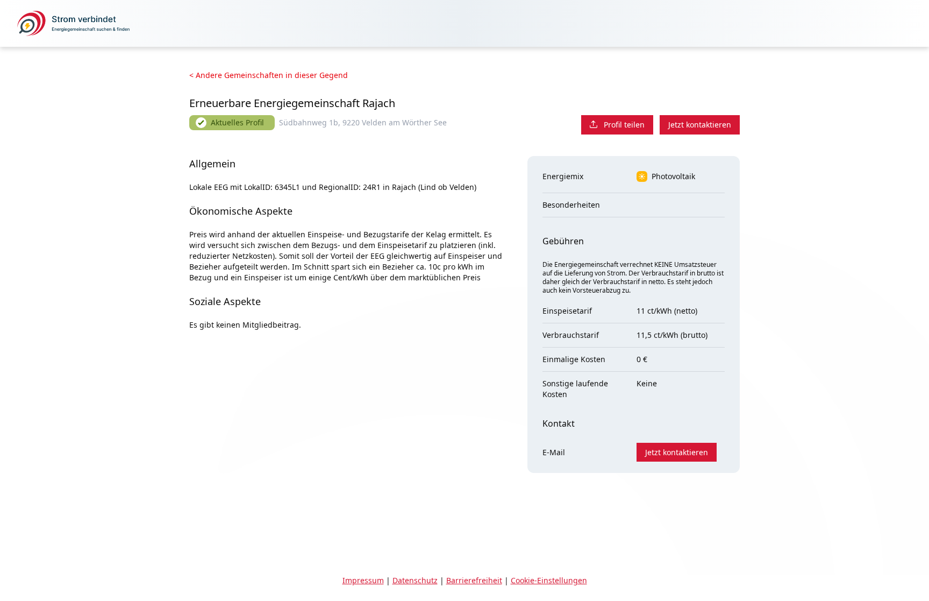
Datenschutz (415, 580)
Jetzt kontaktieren (699, 124)
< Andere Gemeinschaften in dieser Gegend (268, 75)
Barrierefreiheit (474, 580)
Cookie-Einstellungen (549, 580)
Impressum (363, 580)
